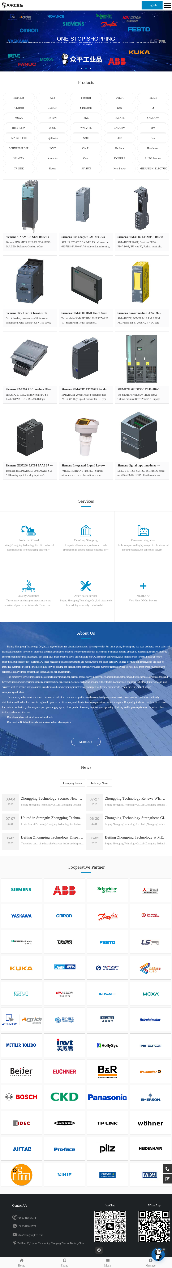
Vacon (86, 158)
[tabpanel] (86, 41)
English (152, 5)
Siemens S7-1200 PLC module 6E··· (28, 389)
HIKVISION (19, 128)
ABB (52, 97)
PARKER (120, 117)
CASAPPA (119, 128)
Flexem (52, 168)
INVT (53, 148)
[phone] (167, 1168)
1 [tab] (81, 68)
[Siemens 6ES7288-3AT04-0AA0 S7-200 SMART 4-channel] (30, 435)
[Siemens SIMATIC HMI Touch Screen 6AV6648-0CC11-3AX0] (86, 282)
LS (153, 107)
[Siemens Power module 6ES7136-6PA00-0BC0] (142, 282)
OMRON (52, 107)
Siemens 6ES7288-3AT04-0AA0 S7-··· (29, 465)
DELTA (120, 97)
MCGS (153, 97)
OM (153, 128)
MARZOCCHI (19, 138)
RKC (86, 117)
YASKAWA (153, 117)
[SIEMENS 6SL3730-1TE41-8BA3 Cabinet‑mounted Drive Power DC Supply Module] (142, 359)
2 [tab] (86, 68)
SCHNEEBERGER (19, 148)
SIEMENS (18, 97)
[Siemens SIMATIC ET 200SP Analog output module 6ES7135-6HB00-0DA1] (86, 359)
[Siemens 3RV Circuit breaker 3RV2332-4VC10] (30, 282)
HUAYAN (18, 158)
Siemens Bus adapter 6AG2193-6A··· (84, 237)
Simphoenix (86, 107)
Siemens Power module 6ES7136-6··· (140, 313)
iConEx (86, 148)
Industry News (99, 783)
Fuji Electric (53, 138)
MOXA (19, 117)
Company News (72, 783)
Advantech (19, 107)
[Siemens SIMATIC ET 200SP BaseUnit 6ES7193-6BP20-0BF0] (142, 206)
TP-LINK (19, 168)
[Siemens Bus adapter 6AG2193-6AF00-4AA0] (86, 206)
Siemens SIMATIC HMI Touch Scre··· (85, 313)
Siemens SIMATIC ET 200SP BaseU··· (141, 237)
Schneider (86, 97)
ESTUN (52, 117)
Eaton (153, 138)
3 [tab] (90, 68)
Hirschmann (153, 148)
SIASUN (86, 168)
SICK (119, 138)
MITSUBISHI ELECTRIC (153, 168)
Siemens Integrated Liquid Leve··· (83, 465)
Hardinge (119, 148)
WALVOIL (86, 128)
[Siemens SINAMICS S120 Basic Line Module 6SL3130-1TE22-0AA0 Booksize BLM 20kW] (30, 206)
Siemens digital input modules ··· (138, 465)
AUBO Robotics (153, 158)
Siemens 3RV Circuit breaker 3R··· (28, 313)
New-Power (119, 168)
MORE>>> (86, 742)
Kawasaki (52, 158)
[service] (167, 1178)
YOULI (52, 128)
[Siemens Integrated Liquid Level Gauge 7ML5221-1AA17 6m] (86, 435)
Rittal (119, 107)
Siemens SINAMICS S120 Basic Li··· (29, 237)
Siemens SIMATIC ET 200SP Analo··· (85, 389)
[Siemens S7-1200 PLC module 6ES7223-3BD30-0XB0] (30, 359)
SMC (86, 138)
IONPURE (119, 158)
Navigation (167, 5)
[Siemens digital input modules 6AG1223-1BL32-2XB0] (142, 435)
